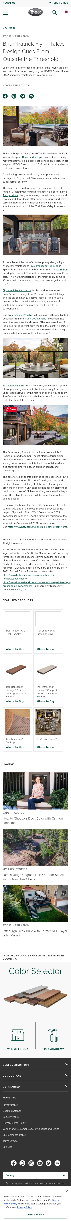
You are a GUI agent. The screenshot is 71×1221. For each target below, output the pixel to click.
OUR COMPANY (12, 1076)
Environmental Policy (14, 1135)
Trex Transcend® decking (44, 266)
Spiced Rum (61, 269)
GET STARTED (11, 1086)
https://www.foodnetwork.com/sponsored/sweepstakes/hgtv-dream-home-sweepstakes (36, 584)
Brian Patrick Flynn (32, 157)
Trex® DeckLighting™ (36, 319)
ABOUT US (9, 3)
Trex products (10, 195)
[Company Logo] (35, 12)
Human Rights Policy (14, 1123)
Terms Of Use (10, 1141)
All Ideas (10, 27)
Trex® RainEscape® (13, 385)
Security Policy (11, 1117)
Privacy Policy (10, 1105)
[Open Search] (54, 12)
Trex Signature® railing (20, 315)
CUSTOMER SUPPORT (16, 1065)
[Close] (67, 1191)
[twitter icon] (22, 96)
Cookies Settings (35, 1214)
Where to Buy (15, 649)
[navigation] (35, 9)
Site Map (7, 1147)
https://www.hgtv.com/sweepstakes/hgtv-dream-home (37, 527)
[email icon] (31, 96)
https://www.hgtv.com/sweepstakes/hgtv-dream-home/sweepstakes (29, 577)
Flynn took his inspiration (17, 290)
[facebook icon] (5, 96)
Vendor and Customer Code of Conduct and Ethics (31, 1129)
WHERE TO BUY (58, 3)
